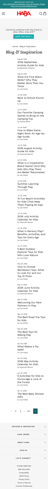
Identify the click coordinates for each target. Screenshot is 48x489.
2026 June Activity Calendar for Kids (28, 289)
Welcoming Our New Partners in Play (29, 304)
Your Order (23, 434)
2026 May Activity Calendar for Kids (27, 363)
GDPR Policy (24, 476)
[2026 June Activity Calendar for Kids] (8, 287)
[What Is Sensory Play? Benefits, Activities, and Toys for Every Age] (8, 231)
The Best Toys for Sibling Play (27, 333)
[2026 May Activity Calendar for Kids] (8, 361)
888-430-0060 (24, 469)
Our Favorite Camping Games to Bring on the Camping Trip (30, 115)
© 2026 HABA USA (24, 466)
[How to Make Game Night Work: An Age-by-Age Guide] (8, 130)
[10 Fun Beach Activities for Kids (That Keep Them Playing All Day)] (8, 198)
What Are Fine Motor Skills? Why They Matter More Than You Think (30, 81)
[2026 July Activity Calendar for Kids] (8, 216)
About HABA (23, 442)
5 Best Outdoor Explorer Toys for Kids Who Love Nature (30, 252)
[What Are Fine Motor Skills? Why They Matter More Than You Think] (8, 76)
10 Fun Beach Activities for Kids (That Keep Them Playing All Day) (31, 201)
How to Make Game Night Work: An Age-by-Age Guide (31, 133)
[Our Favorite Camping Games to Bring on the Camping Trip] (8, 112)
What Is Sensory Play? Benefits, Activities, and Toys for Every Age (31, 234)
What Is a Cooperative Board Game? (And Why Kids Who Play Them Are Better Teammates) (31, 167)
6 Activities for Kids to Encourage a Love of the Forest (30, 379)
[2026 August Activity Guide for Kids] (8, 148)
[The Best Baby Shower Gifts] (8, 393)
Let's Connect (23, 458)
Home (15, 46)
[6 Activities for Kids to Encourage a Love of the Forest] (8, 375)
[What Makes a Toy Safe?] (8, 346)
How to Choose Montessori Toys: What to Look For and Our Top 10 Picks (30, 271)
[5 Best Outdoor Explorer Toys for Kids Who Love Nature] (8, 248)
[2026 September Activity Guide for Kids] (8, 62)
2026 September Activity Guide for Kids (30, 64)
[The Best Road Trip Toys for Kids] (8, 317)
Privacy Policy (24, 479)
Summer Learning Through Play (28, 185)
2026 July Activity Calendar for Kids (28, 218)
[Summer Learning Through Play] (8, 183)
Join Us (23, 450)
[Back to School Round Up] (8, 97)
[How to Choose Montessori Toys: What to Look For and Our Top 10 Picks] (8, 266)
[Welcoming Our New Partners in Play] (8, 302)
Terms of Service (24, 483)
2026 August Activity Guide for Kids (29, 150)
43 (28, 411)
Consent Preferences (24, 486)
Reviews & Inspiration (23, 426)
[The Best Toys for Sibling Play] (8, 331)
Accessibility (24, 473)
